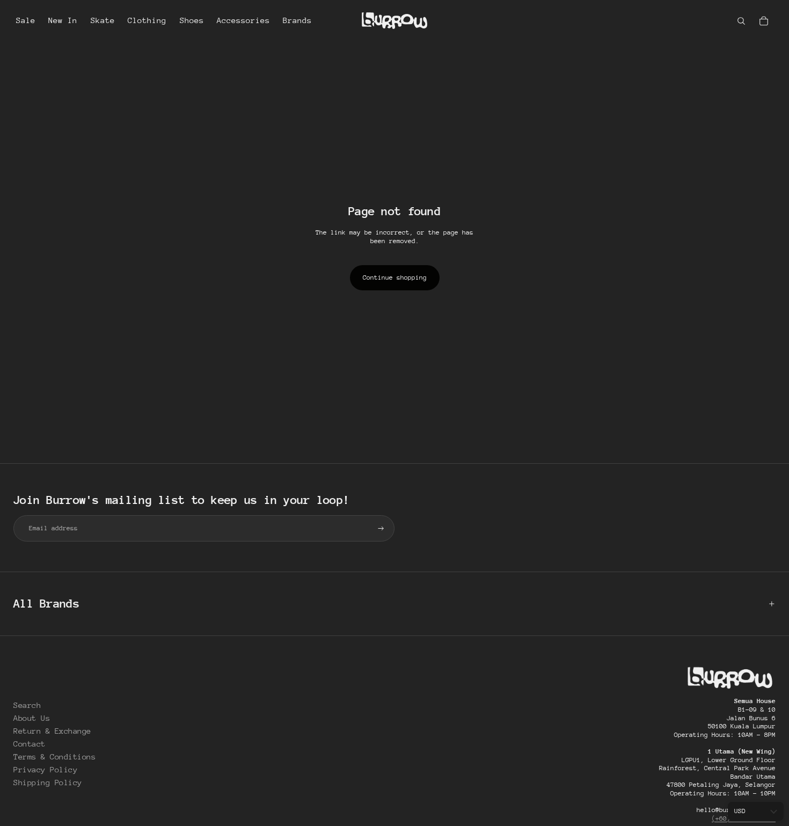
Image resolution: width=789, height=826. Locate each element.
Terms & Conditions (54, 756)
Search (27, 705)
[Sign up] (381, 528)
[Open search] (741, 21)
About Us (31, 717)
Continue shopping (395, 277)
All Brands (46, 603)
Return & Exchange (52, 730)
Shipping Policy (47, 782)
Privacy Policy (45, 769)
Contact (29, 743)
